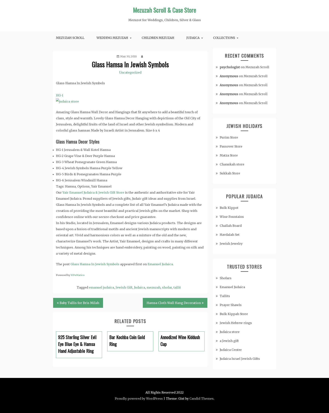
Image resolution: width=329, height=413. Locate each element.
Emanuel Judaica (160, 264)
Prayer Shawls (231, 305)
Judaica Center (231, 350)
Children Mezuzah (158, 38)
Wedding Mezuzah (112, 38)
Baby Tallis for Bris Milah (79, 303)
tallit (177, 287)
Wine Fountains (232, 217)
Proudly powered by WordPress (139, 398)
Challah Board (231, 226)
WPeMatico (78, 275)
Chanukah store (232, 164)
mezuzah (154, 287)
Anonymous (229, 76)
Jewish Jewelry (231, 243)
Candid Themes (201, 398)
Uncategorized (130, 72)
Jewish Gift (124, 287)
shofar (167, 287)
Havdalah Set (230, 235)
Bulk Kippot (229, 208)
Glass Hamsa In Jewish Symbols (94, 264)
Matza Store (229, 155)
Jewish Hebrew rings (236, 323)
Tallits (225, 296)
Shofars (226, 278)
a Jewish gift (229, 341)
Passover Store (231, 146)
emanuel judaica (101, 287)
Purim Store (229, 137)
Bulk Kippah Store (234, 314)
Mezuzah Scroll (70, 38)
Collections (224, 38)
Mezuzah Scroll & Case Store (164, 9)
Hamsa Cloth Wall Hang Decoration (174, 303)
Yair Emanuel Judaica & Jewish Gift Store (93, 192)
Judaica (193, 38)
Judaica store (230, 332)
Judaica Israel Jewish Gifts (240, 359)
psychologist (230, 67)
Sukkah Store (230, 173)
